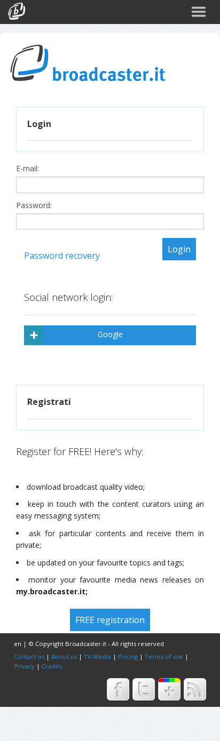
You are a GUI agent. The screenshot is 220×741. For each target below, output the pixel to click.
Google (110, 334)
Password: (35, 205)
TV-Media (97, 656)
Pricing (128, 656)
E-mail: (28, 168)
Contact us (29, 656)
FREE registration (110, 620)
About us (64, 656)
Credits (52, 666)
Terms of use (164, 656)
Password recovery (62, 255)
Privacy (24, 666)
